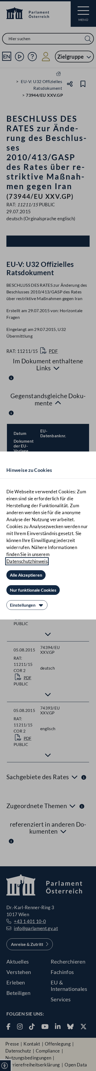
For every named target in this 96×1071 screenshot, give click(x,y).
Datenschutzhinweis (26, 561)
